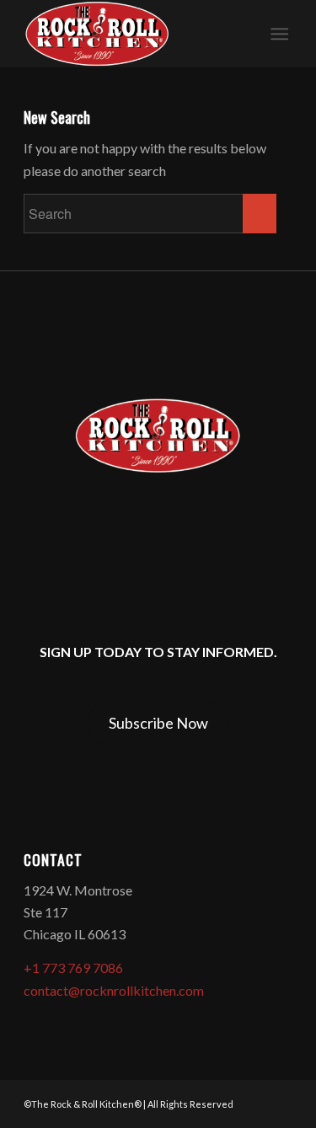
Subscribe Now (158, 723)
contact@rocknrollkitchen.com (114, 990)
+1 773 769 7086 (73, 968)
